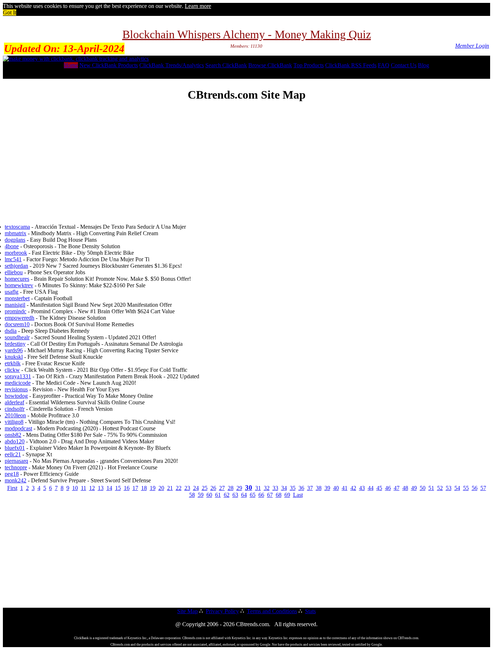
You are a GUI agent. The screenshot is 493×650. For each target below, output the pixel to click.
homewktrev (19, 285)
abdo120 (15, 441)
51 (431, 488)
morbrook (16, 253)
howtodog (16, 396)
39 (327, 488)
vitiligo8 (14, 422)
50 (423, 488)
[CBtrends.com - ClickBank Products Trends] (76, 59)
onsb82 (13, 435)
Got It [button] (9, 12)
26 (213, 488)
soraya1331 (18, 376)
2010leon (15, 415)
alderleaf (14, 402)
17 (135, 488)
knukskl (14, 357)
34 (284, 488)
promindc (15, 311)
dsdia (11, 331)
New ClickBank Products (108, 65)
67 (270, 495)
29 (239, 488)
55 (466, 488)
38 (319, 488)
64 (244, 495)
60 (209, 495)
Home (71, 65)
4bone (12, 246)
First (12, 488)
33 (275, 488)
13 (101, 488)
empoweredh (19, 318)
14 (109, 488)
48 (405, 488)
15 (118, 488)
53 (448, 488)
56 (474, 488)
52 (440, 488)
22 (179, 488)
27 (222, 488)
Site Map (187, 611)
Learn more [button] (198, 6)
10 (75, 488)
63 (235, 495)
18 (144, 488)
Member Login (472, 46)
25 (205, 488)
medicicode (18, 383)
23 (187, 488)
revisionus (16, 389)
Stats (310, 611)
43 (362, 488)
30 (248, 487)
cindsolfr (15, 409)
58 (192, 495)
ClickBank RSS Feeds (350, 65)
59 (201, 495)
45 (379, 488)
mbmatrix (15, 233)
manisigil (15, 305)
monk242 (15, 480)
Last (298, 495)
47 (397, 488)
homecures (17, 279)
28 (231, 488)
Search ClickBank (226, 65)
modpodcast (18, 428)
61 (218, 495)
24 (196, 488)
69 (287, 495)
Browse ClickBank (270, 65)
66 (261, 495)
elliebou (14, 272)
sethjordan (16, 266)
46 (388, 488)
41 (345, 488)
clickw (12, 370)
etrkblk (13, 363)
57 (483, 488)
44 (371, 488)
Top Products (308, 65)
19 (153, 488)
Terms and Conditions (272, 611)
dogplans (15, 240)
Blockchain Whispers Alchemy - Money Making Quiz (246, 34)
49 (414, 488)
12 (92, 488)
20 (161, 488)
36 (301, 488)
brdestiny (15, 344)
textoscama (17, 227)
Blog (423, 65)
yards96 (14, 350)
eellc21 (13, 454)
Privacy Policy (222, 611)
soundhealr (17, 337)
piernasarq (16, 461)
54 (457, 488)
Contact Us (403, 65)
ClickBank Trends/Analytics (171, 65)
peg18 (12, 474)
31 (258, 488)
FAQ (383, 65)
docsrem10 (17, 324)
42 (353, 488)
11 (83, 488)
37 (310, 488)
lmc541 (13, 259)
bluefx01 (15, 448)
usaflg (11, 292)
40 (336, 488)
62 (227, 495)
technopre (16, 467)
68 (279, 495)
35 (293, 488)
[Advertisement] (246, 160)
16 (127, 488)
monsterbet (17, 298)
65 (253, 495)
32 (267, 488)
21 (170, 488)
